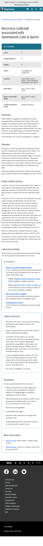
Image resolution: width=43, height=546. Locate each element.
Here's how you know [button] (21, 5)
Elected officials (10, 494)
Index (9, 463)
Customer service (11, 497)
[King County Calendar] (27, 9)
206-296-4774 (19, 285)
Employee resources (12, 509)
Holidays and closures (12, 506)
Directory (8, 491)
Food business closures (14, 303)
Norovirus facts (11, 441)
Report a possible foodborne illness (19, 268)
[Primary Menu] (41, 9)
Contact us (8, 488)
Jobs (6, 512)
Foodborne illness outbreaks (12, 19)
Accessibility (8, 527)
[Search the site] (36, 9)
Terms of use (9, 480)
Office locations (10, 503)
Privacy (7, 483)
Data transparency (11, 485)
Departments (9, 500)
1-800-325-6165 (32, 285)
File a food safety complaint (16, 294)
